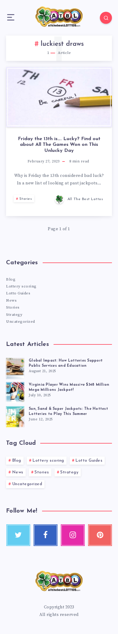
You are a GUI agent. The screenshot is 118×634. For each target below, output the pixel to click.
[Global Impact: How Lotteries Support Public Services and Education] (15, 367)
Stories (25, 199)
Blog (10, 279)
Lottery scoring (21, 286)
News (11, 300)
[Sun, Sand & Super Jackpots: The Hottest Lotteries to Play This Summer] (15, 415)
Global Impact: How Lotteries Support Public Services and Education (66, 363)
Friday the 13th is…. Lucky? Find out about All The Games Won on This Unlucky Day (59, 145)
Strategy (14, 314)
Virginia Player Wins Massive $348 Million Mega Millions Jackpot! (69, 387)
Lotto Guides (18, 293)
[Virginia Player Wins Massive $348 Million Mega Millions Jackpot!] (15, 391)
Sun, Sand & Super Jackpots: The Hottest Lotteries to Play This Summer (68, 411)
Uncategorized (20, 321)
